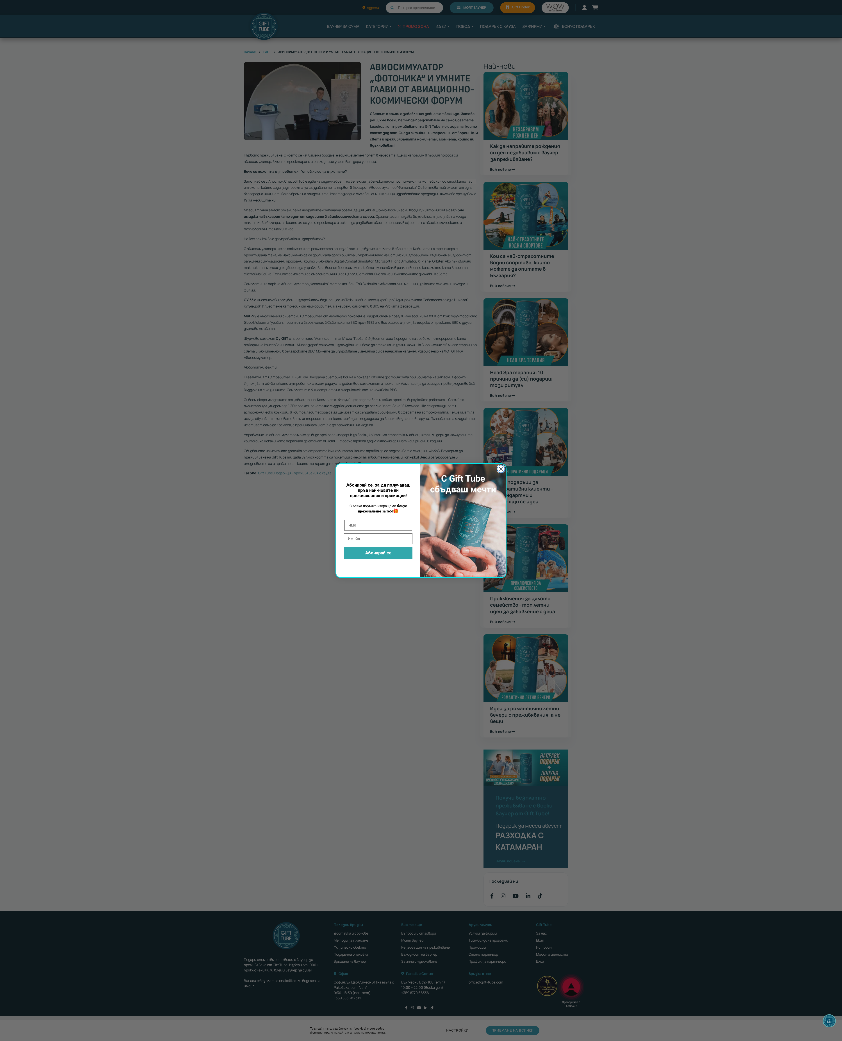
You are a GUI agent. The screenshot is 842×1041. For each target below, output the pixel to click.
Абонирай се (378, 553)
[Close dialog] (501, 469)
